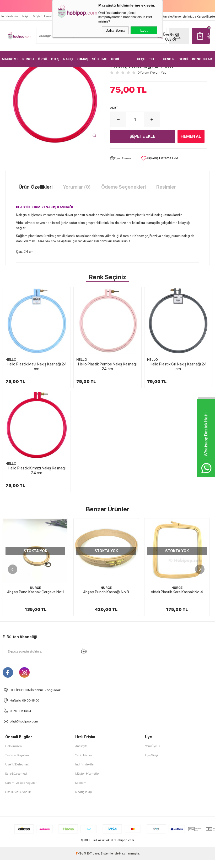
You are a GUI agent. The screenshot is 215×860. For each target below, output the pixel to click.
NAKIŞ (68, 59)
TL (208, 36)
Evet (144, 30)
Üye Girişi (170, 34)
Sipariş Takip (83, 792)
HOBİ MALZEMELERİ (122, 62)
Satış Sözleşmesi (16, 773)
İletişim (26, 16)
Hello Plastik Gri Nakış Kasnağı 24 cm (178, 366)
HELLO (11, 359)
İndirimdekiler (10, 16)
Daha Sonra (115, 30)
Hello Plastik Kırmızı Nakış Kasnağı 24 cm (37, 470)
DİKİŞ (55, 59)
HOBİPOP (177, 588)
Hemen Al (191, 136)
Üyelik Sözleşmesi (17, 764)
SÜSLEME (99, 59)
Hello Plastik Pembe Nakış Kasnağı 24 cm (107, 366)
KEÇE (141, 59)
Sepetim (81, 783)
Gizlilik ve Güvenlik (18, 792)
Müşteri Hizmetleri (44, 16)
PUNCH (28, 59)
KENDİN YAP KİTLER (169, 62)
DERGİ (183, 59)
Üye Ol (170, 39)
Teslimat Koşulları (17, 755)
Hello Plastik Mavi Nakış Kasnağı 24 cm (37, 366)
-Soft (81, 853)
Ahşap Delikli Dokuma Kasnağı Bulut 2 (177, 594)
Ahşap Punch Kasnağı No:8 (36, 592)
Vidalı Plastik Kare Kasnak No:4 (106, 592)
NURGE (35, 588)
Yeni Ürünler (83, 755)
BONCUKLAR (202, 59)
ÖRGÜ (42, 59)
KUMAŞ (82, 59)
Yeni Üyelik (152, 746)
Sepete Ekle (142, 136)
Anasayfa (81, 746)
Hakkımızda (13, 746)
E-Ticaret (93, 853)
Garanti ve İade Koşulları (21, 783)
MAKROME (10, 59)
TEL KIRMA (154, 62)
